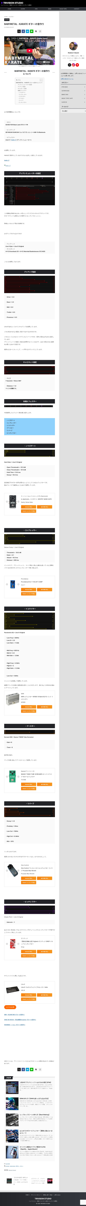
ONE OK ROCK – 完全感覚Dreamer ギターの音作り (20, 1020)
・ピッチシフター (22, 102)
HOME (9, 9)
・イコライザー (21, 96)
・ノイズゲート (21, 92)
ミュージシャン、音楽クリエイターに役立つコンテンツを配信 (43, 1201)
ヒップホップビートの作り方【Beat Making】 (35, 1115)
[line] (31, 31)
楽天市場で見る (44, 507)
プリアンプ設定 (21, 86)
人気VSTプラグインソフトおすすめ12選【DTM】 (36, 1082)
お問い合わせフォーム (67, 79)
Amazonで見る (28, 507)
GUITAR (23, 9)
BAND (49, 9)
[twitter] (19, 31)
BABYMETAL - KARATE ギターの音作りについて (29, 82)
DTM (36, 9)
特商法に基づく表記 (47, 1195)
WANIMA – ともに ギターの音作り (14, 1025)
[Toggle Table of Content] (40, 80)
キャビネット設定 (22, 88)
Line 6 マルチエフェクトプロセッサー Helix (34, 987)
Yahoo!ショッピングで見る (28, 511)
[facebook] (23, 31)
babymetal (12, 1166)
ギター (21, 1166)
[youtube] (77, 65)
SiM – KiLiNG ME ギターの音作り (14, 1014)
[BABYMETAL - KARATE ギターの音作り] (27, 31)
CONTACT (76, 9)
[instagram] (73, 65)
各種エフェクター (22, 90)
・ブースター (21, 98)
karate (7, 1166)
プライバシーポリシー (36, 1195)
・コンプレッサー (22, 94)
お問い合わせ (57, 1195)
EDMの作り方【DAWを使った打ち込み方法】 (34, 1098)
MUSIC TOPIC (63, 9)
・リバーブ (20, 100)
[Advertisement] (29, 1043)
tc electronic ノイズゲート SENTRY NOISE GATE (36, 499)
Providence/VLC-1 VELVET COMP (31, 582)
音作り (17, 1166)
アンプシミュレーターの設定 (25, 84)
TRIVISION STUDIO (43, 1199)
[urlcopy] (40, 31)
